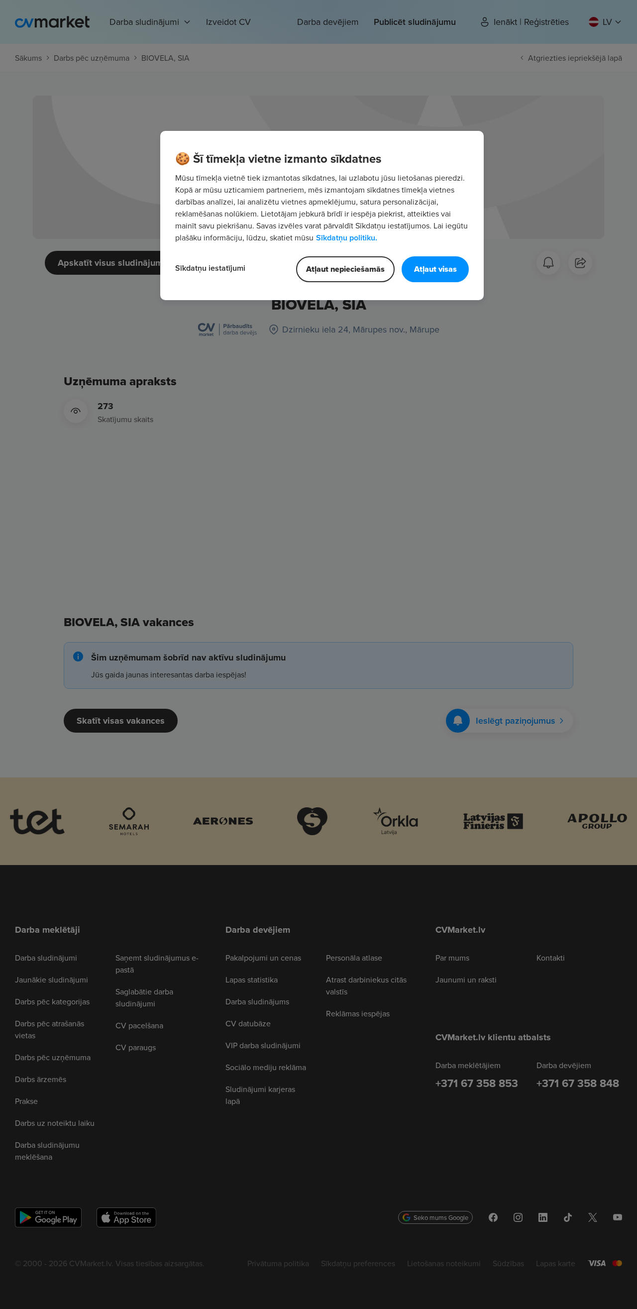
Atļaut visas (435, 269)
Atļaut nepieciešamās (345, 269)
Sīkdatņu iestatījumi (210, 268)
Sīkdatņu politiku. (346, 237)
